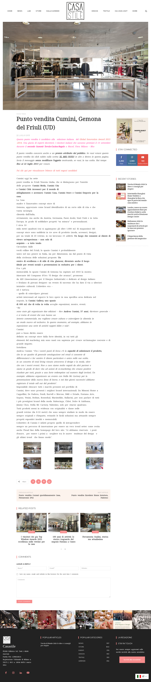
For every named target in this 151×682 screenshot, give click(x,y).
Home (19, 114)
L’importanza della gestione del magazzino (137, 237)
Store (24, 114)
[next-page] (64, 549)
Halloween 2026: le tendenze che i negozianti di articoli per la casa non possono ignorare (138, 226)
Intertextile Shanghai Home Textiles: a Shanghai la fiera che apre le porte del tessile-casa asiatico (137, 198)
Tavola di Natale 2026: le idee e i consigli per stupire (137, 187)
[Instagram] (13, 673)
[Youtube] (28, 673)
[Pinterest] (44, 481)
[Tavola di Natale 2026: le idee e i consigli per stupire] (121, 187)
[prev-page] (61, 549)
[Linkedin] (21, 673)
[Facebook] (33, 481)
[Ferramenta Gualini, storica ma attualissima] (95, 522)
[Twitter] (38, 481)
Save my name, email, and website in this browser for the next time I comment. (49, 574)
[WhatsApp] (49, 481)
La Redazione (125, 637)
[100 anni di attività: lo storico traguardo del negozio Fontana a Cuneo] (63, 522)
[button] (146, 11)
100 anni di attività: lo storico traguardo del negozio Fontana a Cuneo (63, 539)
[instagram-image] (9, 619)
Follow (132, 155)
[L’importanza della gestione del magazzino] (121, 237)
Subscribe (142, 155)
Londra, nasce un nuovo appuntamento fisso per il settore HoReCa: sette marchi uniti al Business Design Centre (138, 212)
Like (121, 155)
